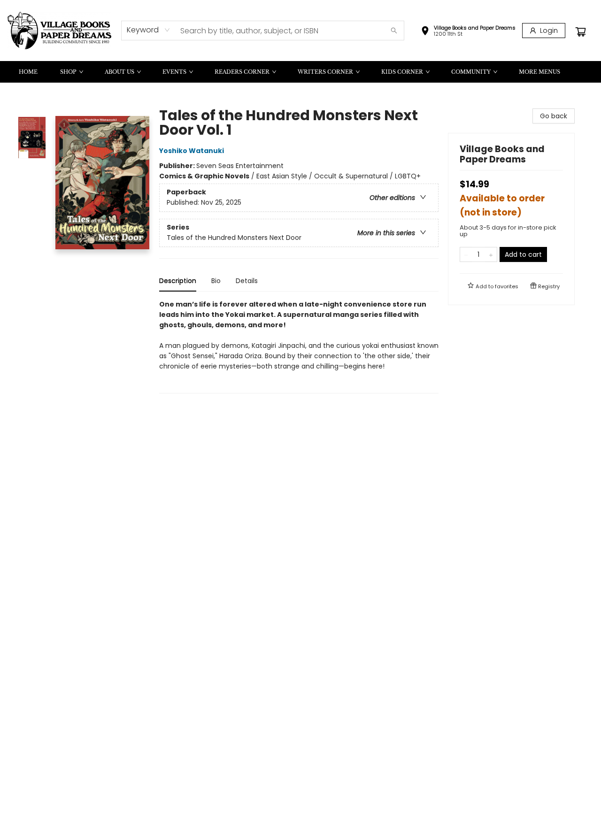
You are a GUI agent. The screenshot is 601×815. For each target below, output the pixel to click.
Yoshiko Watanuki (191, 150)
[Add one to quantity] (491, 254)
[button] (468, 32)
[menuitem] (28, 72)
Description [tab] (177, 280)
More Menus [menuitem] (539, 72)
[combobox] (149, 30)
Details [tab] (247, 280)
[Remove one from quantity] (466, 254)
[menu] (300, 72)
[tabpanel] (299, 346)
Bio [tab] (216, 280)
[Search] (394, 30)
